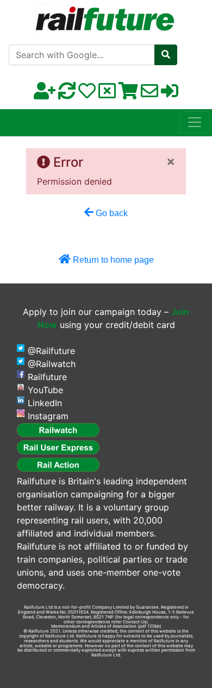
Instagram (48, 416)
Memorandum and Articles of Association (93, 626)
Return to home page (112, 259)
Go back (110, 213)
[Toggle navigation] (194, 122)
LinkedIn (45, 402)
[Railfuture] (106, 15)
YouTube (45, 389)
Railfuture (47, 376)
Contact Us (134, 621)
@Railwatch (52, 363)
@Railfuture (51, 350)
